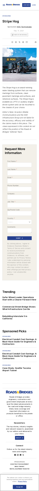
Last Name (12, 169)
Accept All (19, 487)
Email (10, 177)
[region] (19, 482)
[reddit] (23, 42)
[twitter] (19, 42)
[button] (3, 5)
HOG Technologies (24, 27)
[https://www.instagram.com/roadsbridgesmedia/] (18, 455)
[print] (36, 42)
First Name (12, 161)
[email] (27, 42)
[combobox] (19, 222)
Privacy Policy (22, 481)
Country (11, 218)
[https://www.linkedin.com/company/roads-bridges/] (21, 455)
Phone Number (13, 186)
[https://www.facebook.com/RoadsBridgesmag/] (15, 455)
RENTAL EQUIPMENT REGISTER (19, 469)
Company (11, 194)
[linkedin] (16, 42)
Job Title (11, 202)
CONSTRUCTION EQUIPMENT (19, 464)
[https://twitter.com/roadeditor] (23, 455)
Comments (11, 227)
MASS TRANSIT (19, 466)
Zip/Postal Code (13, 210)
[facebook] (12, 42)
